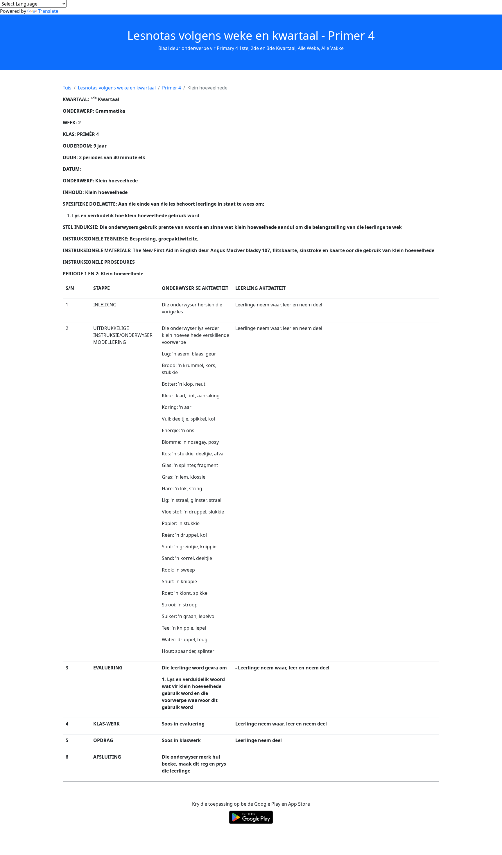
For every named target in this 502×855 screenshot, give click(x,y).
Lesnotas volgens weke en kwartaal (117, 88)
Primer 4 (171, 88)
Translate (48, 11)
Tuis (67, 88)
